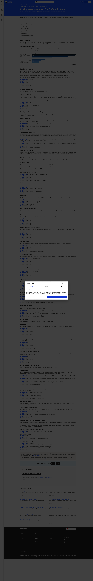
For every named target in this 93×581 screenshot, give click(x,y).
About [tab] (61, 286)
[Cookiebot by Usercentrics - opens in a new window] (63, 283)
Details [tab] (46, 286)
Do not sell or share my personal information (36, 297)
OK (56, 297)
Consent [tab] (32, 286)
